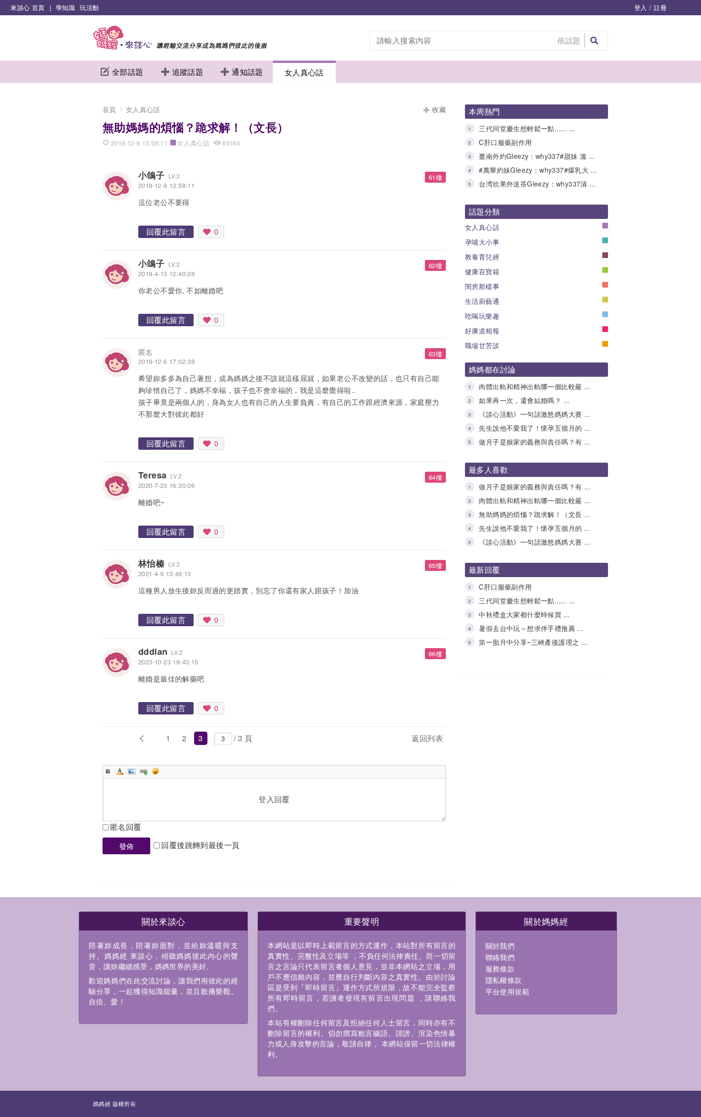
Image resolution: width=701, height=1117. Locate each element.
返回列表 (427, 738)
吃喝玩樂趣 (482, 316)
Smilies (155, 771)
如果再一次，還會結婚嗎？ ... (524, 400)
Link (143, 771)
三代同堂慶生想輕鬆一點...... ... (527, 128)
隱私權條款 (503, 980)
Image (131, 771)
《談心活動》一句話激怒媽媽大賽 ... (534, 414)
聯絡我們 (500, 957)
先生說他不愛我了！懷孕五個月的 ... (534, 428)
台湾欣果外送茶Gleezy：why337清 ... (537, 183)
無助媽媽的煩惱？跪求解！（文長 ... (534, 514)
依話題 (569, 40)
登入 (640, 7)
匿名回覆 (126, 826)
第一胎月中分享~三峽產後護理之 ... (533, 642)
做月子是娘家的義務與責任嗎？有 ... (534, 441)
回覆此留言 (166, 231)
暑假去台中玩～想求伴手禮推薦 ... (531, 628)
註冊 (660, 7)
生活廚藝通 (482, 301)
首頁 (109, 109)
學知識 (65, 7)
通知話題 (247, 71)
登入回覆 (274, 799)
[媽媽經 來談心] (180, 46)
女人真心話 (304, 72)
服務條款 (500, 968)
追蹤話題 (188, 71)
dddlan (152, 651)
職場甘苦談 (482, 345)
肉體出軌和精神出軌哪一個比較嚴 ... (534, 386)
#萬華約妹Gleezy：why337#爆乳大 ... (538, 170)
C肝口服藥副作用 (505, 142)
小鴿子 (151, 175)
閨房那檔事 (482, 286)
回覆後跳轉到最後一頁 (200, 844)
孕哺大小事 (482, 242)
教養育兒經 (482, 256)
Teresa (152, 475)
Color (119, 771)
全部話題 (128, 71)
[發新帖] (278, 740)
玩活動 (89, 7)
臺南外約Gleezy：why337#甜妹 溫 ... (537, 156)
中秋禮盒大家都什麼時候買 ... (524, 614)
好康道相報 (482, 330)
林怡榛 (151, 563)
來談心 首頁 (27, 7)
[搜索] (594, 40)
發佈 (126, 846)
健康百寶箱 (482, 271)
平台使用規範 (507, 991)
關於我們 (500, 946)
